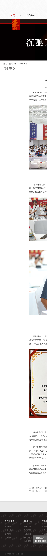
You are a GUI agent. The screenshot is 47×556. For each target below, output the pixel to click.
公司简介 (8, 526)
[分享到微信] (36, 481)
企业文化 (8, 530)
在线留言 (27, 533)
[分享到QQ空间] (41, 481)
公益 (43, 530)
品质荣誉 (8, 533)
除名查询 (27, 541)
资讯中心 (12, 63)
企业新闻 (21, 63)
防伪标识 (27, 530)
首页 (12, 15)
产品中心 (30, 15)
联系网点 (27, 526)
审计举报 (27, 537)
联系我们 (8, 537)
